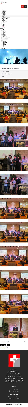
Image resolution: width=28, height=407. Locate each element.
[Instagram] (25, 6)
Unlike (7, 341)
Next (8, 345)
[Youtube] (22, 6)
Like (3, 341)
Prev (5, 345)
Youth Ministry (5, 39)
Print (25, 341)
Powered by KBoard (4, 347)
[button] (14, 29)
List (1, 345)
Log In (3, 27)
